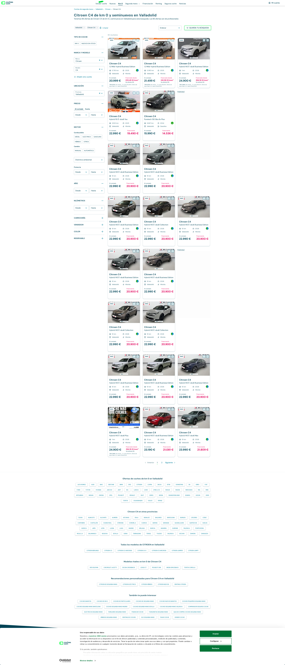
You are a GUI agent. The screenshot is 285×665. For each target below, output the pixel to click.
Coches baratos (85, 601)
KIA (127, 490)
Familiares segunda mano (117, 612)
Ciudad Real (107, 523)
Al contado (79, 109)
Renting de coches (129, 617)
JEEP (119, 490)
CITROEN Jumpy (193, 550)
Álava (80, 517)
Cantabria (81, 523)
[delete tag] (84, 27)
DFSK (168, 484)
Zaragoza (204, 533)
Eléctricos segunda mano (93, 612)
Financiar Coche (137, 612)
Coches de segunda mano (145, 601)
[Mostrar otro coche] (123, 58)
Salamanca (92, 533)
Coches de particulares (121, 601)
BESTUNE (111, 484)
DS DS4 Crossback (128, 567)
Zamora (192, 533)
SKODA (161, 495)
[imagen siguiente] (138, 48)
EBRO (197, 484)
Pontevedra (199, 528)
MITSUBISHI (79, 495)
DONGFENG (179, 484)
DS (189, 484)
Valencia (170, 533)
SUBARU (187, 495)
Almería (114, 517)
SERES (151, 495)
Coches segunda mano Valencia (171, 606)
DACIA (159, 484)
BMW (121, 484)
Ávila (136, 517)
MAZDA (177, 490)
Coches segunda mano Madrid (116, 606)
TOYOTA (125, 501)
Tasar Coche (164, 617)
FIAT (206, 484)
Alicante (103, 517)
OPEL (110, 495)
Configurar (214, 641)
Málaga (142, 528)
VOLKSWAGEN (137, 501)
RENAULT (132, 495)
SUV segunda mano (147, 617)
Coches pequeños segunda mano (193, 601)
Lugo (121, 528)
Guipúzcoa (193, 523)
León (102, 528)
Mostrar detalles (86, 661)
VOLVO (150, 501)
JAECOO (109, 490)
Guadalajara (179, 523)
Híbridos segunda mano (109, 617)
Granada (166, 523)
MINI (207, 490)
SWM (207, 495)
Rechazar (215, 648)
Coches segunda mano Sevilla (143, 606)
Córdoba (120, 523)
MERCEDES (188, 490)
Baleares (158, 517)
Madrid (131, 528)
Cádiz (205, 517)
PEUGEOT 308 (156, 567)
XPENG (160, 501)
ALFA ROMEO (82, 484)
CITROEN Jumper (177, 550)
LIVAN (146, 490)
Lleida (112, 528)
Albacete (91, 517)
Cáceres (194, 517)
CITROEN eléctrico (129, 584)
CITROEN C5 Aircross (159, 550)
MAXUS (167, 490)
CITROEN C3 (108, 550)
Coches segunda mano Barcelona (89, 606)
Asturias (126, 517)
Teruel (148, 533)
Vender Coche (180, 617)
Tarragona (137, 533)
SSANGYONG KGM (174, 495)
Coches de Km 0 (102, 601)
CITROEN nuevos (163, 584)
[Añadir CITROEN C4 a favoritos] (134, 40)
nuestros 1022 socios (98, 636)
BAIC (101, 484)
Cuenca (144, 523)
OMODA (101, 495)
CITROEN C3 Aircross (125, 550)
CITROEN (139, 484)
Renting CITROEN (180, 584)
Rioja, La (80, 533)
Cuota (87, 109)
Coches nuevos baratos (168, 601)
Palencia (187, 528)
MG (199, 490)
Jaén (93, 528)
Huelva (205, 523)
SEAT (142, 495)
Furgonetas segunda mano (158, 612)
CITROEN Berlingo (93, 550)
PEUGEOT (121, 495)
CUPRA (150, 484)
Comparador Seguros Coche (198, 606)
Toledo (159, 533)
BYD (129, 484)
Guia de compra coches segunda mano (187, 612)
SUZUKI (198, 495)
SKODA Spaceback (172, 567)
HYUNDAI (98, 490)
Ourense (175, 528)
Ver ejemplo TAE (129, 82)
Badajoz (147, 517)
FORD (78, 490)
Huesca (84, 528)
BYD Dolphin (94, 567)
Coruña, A (132, 523)
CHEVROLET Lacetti (110, 567)
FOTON (88, 490)
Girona (155, 523)
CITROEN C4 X (141, 550)
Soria (125, 533)
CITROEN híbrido (146, 584)
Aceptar (216, 634)
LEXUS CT (143, 567)
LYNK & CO (156, 490)
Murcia (152, 528)
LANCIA (136, 490)
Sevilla (115, 533)
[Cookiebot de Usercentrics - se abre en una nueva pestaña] (65, 660)
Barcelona (171, 517)
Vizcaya (181, 533)
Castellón (94, 523)
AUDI (92, 484)
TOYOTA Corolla (189, 567)
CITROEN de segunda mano (108, 584)
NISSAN (91, 495)
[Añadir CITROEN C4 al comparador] (137, 40)
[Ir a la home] (7, 3)
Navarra (164, 528)
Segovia (105, 533)
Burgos (182, 517)
